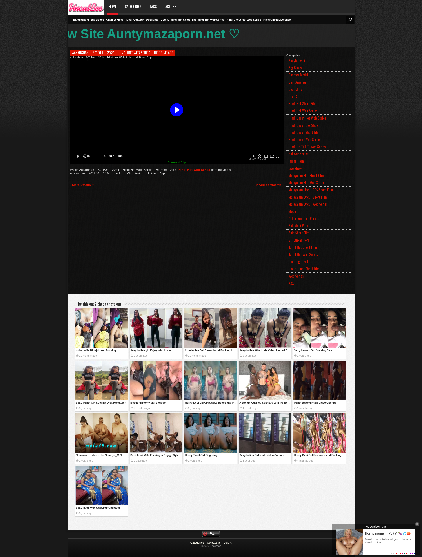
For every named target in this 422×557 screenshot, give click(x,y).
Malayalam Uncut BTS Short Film (311, 189)
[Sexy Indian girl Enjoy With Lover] (156, 328)
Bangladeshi (81, 19)
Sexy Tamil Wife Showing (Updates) (98, 507)
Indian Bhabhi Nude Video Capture (315, 402)
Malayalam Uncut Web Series (308, 204)
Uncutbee (86, 6)
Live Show (295, 168)
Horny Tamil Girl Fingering (201, 455)
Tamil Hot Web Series (303, 254)
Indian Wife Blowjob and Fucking (96, 350)
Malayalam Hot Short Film (306, 175)
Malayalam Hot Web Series (307, 182)
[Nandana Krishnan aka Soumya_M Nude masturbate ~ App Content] (101, 433)
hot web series (298, 153)
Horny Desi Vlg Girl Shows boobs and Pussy (211, 402)
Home (112, 6)
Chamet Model (115, 19)
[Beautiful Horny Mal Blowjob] (156, 380)
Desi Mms (152, 19)
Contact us (214, 542)
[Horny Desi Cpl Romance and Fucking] (319, 433)
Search (350, 20)
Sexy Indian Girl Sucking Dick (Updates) (101, 402)
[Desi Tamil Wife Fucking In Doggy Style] (156, 433)
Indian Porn (296, 161)
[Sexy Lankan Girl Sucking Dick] (319, 328)
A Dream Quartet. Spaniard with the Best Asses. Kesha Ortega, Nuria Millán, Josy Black (265, 402)
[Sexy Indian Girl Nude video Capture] (265, 433)
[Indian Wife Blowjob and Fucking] (101, 328)
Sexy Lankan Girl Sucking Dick (313, 350)
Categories (133, 6)
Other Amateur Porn (302, 218)
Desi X (165, 19)
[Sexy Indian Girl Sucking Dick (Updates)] (101, 380)
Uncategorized (298, 261)
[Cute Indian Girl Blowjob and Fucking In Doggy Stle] (210, 328)
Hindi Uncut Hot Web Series (244, 19)
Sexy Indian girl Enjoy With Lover (150, 350)
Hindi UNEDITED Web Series (307, 146)
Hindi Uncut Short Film (304, 132)
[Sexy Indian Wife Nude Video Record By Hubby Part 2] (265, 328)
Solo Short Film (299, 233)
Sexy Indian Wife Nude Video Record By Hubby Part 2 (265, 350)
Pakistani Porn (298, 225)
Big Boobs (97, 19)
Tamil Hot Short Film (303, 247)
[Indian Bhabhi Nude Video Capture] (319, 380)
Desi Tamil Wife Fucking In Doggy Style (154, 455)
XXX (291, 283)
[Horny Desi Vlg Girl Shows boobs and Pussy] (210, 380)
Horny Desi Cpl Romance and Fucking (317, 455)
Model (293, 211)
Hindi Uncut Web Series (304, 139)
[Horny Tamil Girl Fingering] (210, 433)
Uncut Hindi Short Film (304, 268)
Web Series (296, 276)
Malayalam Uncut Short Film (308, 197)
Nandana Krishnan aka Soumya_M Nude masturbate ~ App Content (102, 455)
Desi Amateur (135, 19)
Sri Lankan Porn (299, 240)
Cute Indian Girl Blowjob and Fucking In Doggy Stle (211, 350)
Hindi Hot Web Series (211, 19)
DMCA (228, 542)
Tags (153, 6)
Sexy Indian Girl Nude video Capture (261, 455)
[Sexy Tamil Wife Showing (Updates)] (101, 485)
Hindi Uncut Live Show (277, 19)
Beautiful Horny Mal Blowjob (148, 402)
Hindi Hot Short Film (183, 19)
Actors (170, 6)
